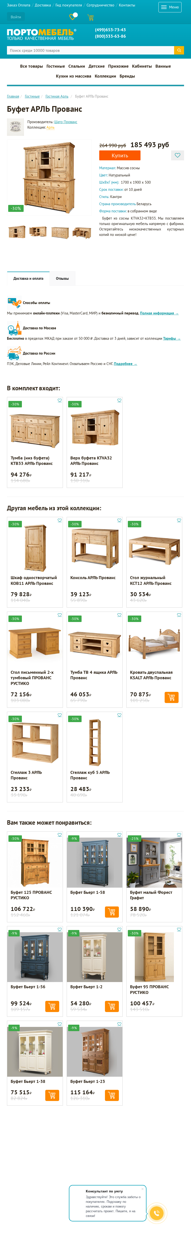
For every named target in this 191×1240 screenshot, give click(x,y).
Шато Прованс (65, 121)
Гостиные (56, 66)
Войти (16, 17)
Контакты (127, 5)
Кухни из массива (73, 76)
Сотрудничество (100, 5)
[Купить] (172, 697)
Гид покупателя (68, 5)
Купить (120, 155)
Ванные (163, 66)
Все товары (31, 66)
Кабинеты (142, 66)
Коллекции (105, 76)
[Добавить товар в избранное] (177, 155)
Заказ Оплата (18, 5)
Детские (97, 66)
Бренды (127, 76)
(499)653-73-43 (110, 29)
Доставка (43, 5)
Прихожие (118, 66)
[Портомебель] (41, 34)
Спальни (76, 66)
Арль (50, 127)
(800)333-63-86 (110, 36)
